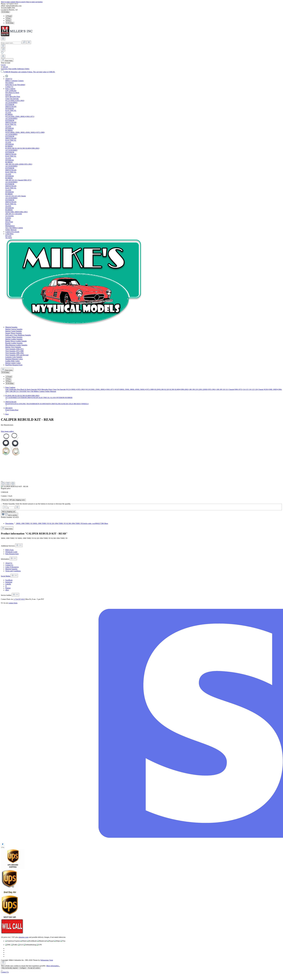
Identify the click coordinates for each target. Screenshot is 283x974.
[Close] (2, 481)
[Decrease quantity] (5, 507)
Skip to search (21, 2)
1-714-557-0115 (19, 599)
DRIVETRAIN (33, 397)
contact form (13, 603)
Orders (27, 69)
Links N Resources (12, 567)
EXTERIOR (22, 397)
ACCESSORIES (11, 397)
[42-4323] (11, 444)
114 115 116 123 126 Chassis (253, 389)
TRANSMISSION (33, 404)
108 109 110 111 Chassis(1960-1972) (229, 389)
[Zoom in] (13, 484)
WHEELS (85, 404)
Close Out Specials (59, 389)
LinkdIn (8, 584)
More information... (53, 966)
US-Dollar (9, 23)
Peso (8, 21)
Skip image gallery (7, 431)
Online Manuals (50, 391)
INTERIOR (60, 397)
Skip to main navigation (34, 2)
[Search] (24, 42)
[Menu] (3, 39)
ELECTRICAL (44, 397)
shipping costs (23, 937)
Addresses (21, 69)
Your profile (12, 69)
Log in (3, 65)
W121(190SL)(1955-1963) (75, 389)
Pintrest (8, 588)
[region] (141, 459)
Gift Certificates (11, 389)
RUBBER (68, 397)
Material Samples (11, 569)
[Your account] (3, 56)
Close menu (8, 61)
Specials (34, 389)
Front (7, 410)
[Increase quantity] (17, 507)
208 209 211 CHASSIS (18, 391)
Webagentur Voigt (46, 960)
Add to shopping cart (8, 511)
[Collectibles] (74, 325)
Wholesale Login (11, 552)
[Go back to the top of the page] (3, 963)
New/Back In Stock (24, 389)
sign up (5, 67)
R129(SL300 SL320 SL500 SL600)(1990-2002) (172, 389)
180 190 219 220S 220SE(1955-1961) (202, 389)
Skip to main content (8, 2)
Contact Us (9, 565)
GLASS (53, 397)
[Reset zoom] (8, 484)
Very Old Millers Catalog (36, 391)
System (12, 410)
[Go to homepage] (17, 36)
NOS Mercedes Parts (44, 389)
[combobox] (11, 43)
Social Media (6, 576)
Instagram (8, 582)
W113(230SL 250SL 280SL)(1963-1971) (100, 389)
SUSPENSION (45, 404)
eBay (7, 590)
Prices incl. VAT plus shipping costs (13, 500)
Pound (8, 16)
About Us (8, 563)
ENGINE (22, 404)
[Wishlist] (2, 53)
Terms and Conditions (13, 571)
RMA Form (9, 550)
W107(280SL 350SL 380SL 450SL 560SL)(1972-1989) (135, 389)
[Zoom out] (3, 484)
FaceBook (8, 580)
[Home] (6, 77)
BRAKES (77, 404)
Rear (16, 410)
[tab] (56, 523)
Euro (8, 18)
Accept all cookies (34, 968)
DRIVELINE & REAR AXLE (62, 404)
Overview (4, 69)
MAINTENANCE (12, 404)
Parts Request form (12, 554)
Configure (23, 968)
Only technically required (10, 968)
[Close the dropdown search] (29, 42)
